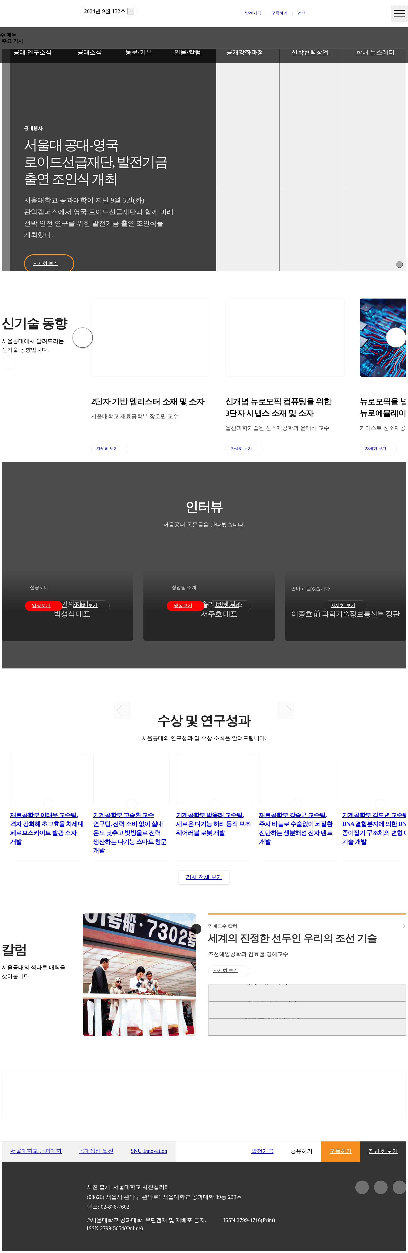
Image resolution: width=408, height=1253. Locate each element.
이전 (82, 337)
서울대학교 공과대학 (36, 1151)
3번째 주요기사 (311, 168)
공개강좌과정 (244, 52)
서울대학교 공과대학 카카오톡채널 (333, 17)
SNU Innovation (149, 1151)
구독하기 (279, 13)
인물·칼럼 (187, 52)
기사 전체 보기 (204, 877)
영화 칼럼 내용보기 (307, 993)
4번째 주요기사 (374, 168)
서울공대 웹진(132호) (39, 13)
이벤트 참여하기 (204, 1095)
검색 (302, 13)
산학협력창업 (310, 52)
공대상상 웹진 (96, 1151)
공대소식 (89, 52)
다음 (396, 337)
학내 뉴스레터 (375, 52)
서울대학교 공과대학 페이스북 (350, 17)
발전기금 (253, 13)
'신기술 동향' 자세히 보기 (8, 363)
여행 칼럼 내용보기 (307, 1010)
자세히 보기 (45, 263)
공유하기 (301, 1151)
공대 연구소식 (32, 52)
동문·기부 (138, 52)
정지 (399, 264)
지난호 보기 (130, 11)
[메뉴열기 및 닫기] (399, 13)
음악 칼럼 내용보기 (307, 1027)
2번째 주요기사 (247, 168)
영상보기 (41, 605)
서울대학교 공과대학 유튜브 (367, 17)
